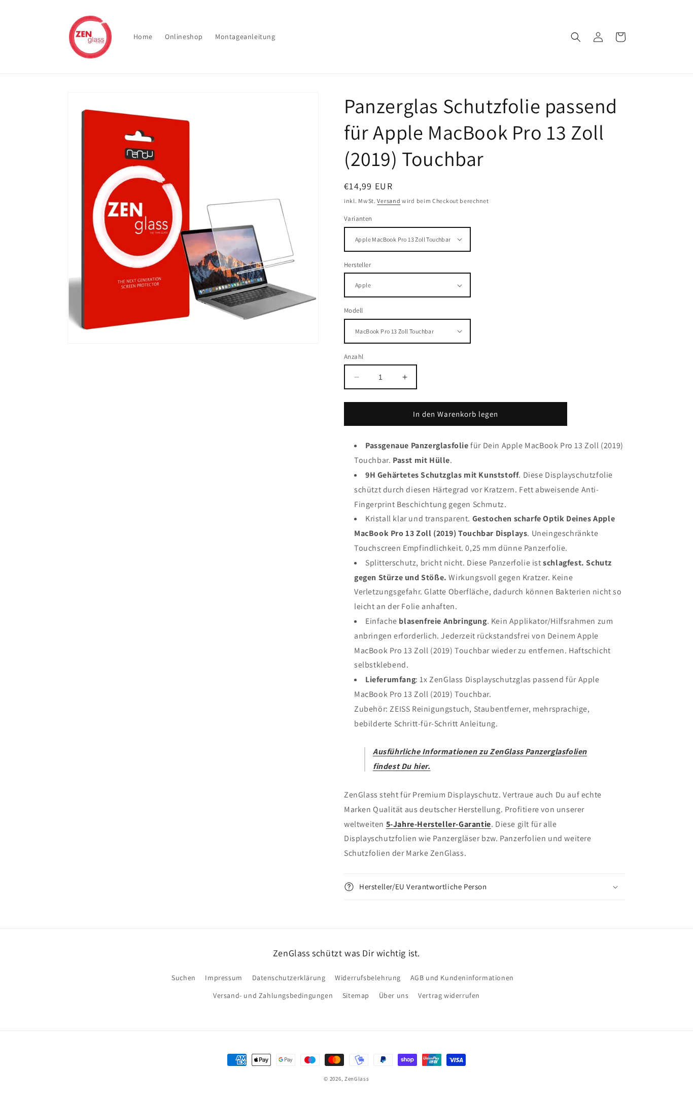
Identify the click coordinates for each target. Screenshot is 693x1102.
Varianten (358, 218)
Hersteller (357, 264)
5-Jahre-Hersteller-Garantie (438, 824)
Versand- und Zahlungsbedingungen (273, 995)
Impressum (223, 977)
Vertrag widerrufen (449, 995)
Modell (353, 310)
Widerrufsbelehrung (368, 977)
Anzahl (353, 356)
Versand (388, 201)
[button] (576, 37)
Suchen (183, 977)
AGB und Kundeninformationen (462, 977)
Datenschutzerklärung (289, 977)
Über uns (394, 995)
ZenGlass (356, 1078)
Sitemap (355, 995)
